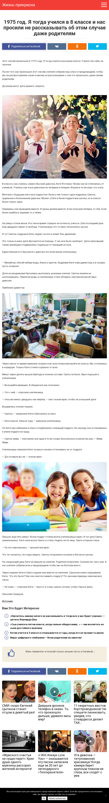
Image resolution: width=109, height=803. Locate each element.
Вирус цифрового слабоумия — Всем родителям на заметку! (46, 637)
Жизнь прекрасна (18, 5)
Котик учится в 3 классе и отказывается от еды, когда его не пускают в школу (57, 632)
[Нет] (105, 795)
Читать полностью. (57, 798)
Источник (7, 601)
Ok (44, 798)
